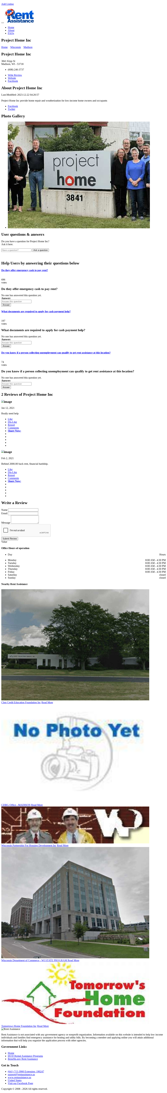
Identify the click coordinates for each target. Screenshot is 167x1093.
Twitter (11, 109)
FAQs (11, 33)
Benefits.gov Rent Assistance (23, 1059)
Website (12, 78)
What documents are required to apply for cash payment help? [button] (36, 311)
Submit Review (10, 538)
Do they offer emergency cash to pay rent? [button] (24, 270)
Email (4, 513)
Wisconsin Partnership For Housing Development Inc (28, 845)
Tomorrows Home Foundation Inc (19, 1026)
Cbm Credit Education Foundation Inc (21, 702)
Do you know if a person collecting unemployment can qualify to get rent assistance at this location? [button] (56, 352)
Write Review (15, 75)
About (11, 30)
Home (11, 27)
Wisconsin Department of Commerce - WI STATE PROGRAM (34, 960)
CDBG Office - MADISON (15, 805)
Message (5, 522)
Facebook (13, 81)
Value (4, 541)
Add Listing (7, 4)
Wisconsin (15, 47)
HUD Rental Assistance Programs (25, 1056)
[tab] (83, 270)
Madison (27, 47)
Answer (6, 305)
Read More (47, 702)
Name (4, 509)
